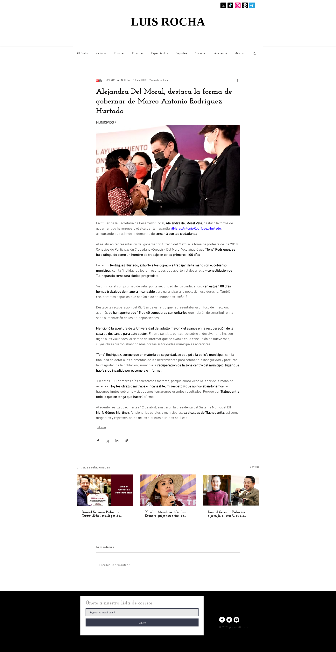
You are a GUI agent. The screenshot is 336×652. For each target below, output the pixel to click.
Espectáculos (159, 53)
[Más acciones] (237, 80)
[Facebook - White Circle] (222, 620)
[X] (223, 5)
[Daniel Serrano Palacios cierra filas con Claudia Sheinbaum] (231, 490)
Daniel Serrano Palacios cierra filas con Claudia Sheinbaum (226, 514)
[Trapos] (245, 5)
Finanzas (138, 53)
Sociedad (200, 53)
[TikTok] (230, 5)
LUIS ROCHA (168, 21)
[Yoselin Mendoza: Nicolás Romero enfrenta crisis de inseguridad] (168, 490)
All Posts (82, 53)
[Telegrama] (252, 5)
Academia (220, 53)
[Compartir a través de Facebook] (98, 441)
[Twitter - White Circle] (229, 620)
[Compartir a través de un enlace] (126, 441)
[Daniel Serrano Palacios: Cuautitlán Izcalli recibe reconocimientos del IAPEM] (105, 490)
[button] (254, 53)
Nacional (101, 53)
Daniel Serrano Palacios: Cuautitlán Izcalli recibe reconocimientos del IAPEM (103, 514)
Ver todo (254, 467)
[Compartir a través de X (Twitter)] (107, 441)
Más (237, 53)
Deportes (181, 53)
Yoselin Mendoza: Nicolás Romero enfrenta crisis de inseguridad (165, 514)
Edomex (119, 53)
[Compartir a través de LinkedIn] (117, 441)
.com (245, 627)
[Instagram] (238, 5)
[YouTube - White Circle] (236, 620)
